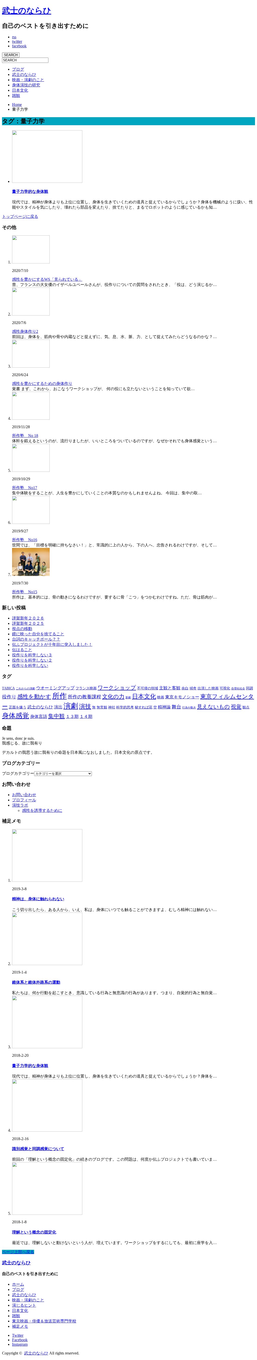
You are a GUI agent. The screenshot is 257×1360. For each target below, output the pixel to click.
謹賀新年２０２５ (28, 623)
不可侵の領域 (147, 688)
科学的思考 (125, 707)
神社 (111, 707)
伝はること (22, 650)
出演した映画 (208, 688)
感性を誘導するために (42, 810)
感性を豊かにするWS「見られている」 (47, 279)
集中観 (56, 716)
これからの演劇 (25, 688)
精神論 (164, 707)
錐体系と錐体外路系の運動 (36, 982)
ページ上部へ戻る (18, 1252)
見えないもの (213, 707)
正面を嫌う (17, 707)
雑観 (16, 95)
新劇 (128, 697)
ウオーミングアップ (55, 688)
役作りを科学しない (30, 665)
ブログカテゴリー (18, 773)
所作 (59, 696)
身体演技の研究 (26, 85)
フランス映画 (86, 688)
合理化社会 (238, 688)
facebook (19, 46)
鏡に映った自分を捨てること (38, 634)
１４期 (86, 716)
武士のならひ (26, 10)
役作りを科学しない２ (32, 660)
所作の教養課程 (84, 696)
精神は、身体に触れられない (38, 899)
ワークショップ (117, 688)
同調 (249, 688)
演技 (85, 706)
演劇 (70, 706)
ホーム (18, 1284)
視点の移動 (22, 629)
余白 (184, 688)
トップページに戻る (20, 216)
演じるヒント (24, 1305)
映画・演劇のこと (28, 80)
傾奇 (193, 688)
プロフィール (24, 800)
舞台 (176, 706)
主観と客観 (169, 688)
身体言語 (38, 716)
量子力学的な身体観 (30, 191)
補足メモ (20, 1326)
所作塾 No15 (24, 592)
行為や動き (189, 707)
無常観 (102, 707)
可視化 (225, 688)
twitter (17, 41)
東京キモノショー (182, 697)
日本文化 (20, 90)
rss (14, 37)
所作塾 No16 (24, 540)
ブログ (18, 69)
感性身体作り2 (25, 331)
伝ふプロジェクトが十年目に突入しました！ (52, 644)
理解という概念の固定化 (34, 1232)
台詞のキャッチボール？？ (36, 639)
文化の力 (113, 696)
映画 (160, 697)
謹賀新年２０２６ (28, 618)
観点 (245, 707)
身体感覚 (15, 715)
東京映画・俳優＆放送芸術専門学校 (44, 1321)
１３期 (72, 716)
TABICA (8, 688)
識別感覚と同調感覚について (38, 1149)
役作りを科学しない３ (32, 655)
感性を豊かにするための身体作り (42, 383)
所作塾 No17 (24, 488)
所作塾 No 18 (25, 435)
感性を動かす (34, 696)
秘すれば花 (143, 707)
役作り (9, 696)
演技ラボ (20, 805)
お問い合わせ (24, 795)
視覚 (236, 707)
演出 (58, 707)
